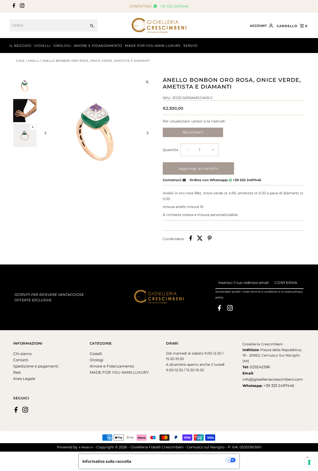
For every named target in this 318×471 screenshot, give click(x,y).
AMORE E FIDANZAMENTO (98, 46)
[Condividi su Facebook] (190, 239)
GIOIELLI (42, 46)
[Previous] (45, 133)
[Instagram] (21, 6)
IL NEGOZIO (20, 46)
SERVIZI (190, 46)
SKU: (167, 98)
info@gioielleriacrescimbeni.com (272, 379)
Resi (17, 372)
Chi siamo (22, 353)
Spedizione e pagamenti (35, 366)
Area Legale (24, 378)
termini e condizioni (264, 291)
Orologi (96, 360)
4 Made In (86, 447)
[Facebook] (13, 6)
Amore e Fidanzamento (112, 366)
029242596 (259, 367)
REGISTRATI (193, 132)
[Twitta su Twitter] (200, 239)
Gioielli (96, 353)
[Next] (147, 133)
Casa (20, 60)
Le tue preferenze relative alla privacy (181, 460)
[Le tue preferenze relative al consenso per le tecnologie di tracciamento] (309, 462)
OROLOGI (62, 46)
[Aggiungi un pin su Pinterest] (210, 239)
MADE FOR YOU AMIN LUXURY (153, 46)
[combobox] (47, 25)
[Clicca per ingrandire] (147, 82)
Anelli (33, 60)
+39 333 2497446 (174, 6)
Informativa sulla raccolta (106, 461)
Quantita (170, 150)
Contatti (20, 360)
